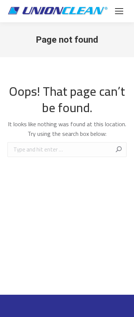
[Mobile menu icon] (119, 11)
